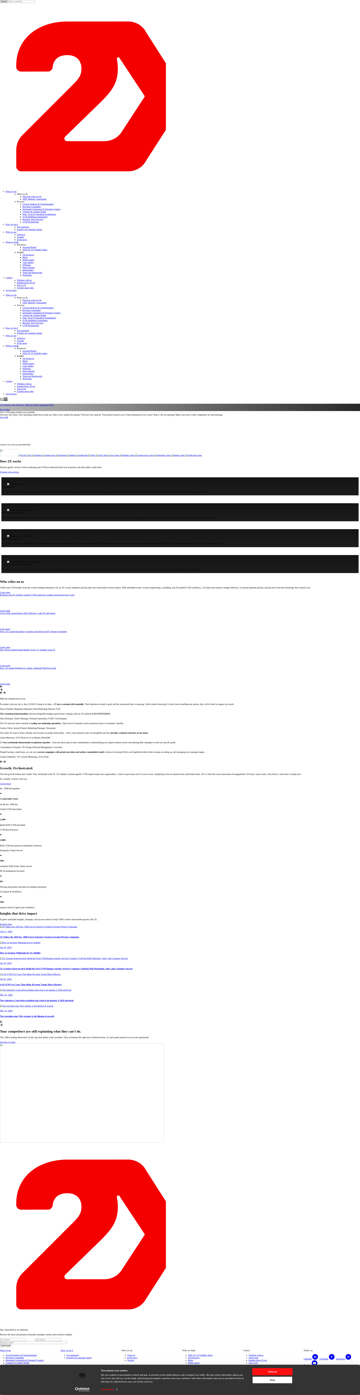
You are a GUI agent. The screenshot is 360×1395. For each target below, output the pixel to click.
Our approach (72, 1355)
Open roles (253, 1358)
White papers (194, 1363)
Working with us (256, 1355)
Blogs (190, 1360)
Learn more (5, 592)
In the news (132, 1358)
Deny (272, 1380)
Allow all (272, 1372)
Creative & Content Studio (17, 1363)
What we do (5, 1350)
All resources (194, 1358)
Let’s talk (4, 417)
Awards (130, 1360)
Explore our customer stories (79, 1358)
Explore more (6, 924)
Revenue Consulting (15, 1358)
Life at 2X (253, 1363)
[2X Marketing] (180, 187)
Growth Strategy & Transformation (21, 1355)
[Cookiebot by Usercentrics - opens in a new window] (82, 1389)
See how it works (7, 1042)
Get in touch (5, 784)
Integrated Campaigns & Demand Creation (25, 1360)
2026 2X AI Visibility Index (200, 1355)
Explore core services (9, 472)
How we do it (67, 1350)
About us (131, 1355)
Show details (107, 1389)
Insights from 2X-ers (258, 1360)
